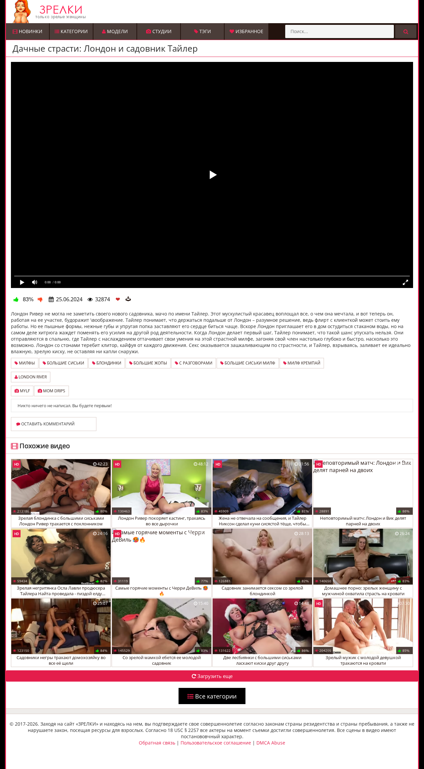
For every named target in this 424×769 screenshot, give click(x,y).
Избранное (248, 31)
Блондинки (108, 363)
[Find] (405, 31)
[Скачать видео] (128, 299)
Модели (117, 31)
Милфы (26, 363)
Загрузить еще (214, 676)
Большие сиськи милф (249, 363)
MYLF (24, 391)
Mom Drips (53, 391)
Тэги (204, 31)
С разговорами (195, 363)
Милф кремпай (303, 363)
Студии (161, 31)
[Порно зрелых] (213, 11)
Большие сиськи (65, 363)
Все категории (215, 696)
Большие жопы (149, 363)
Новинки (30, 31)
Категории (73, 31)
